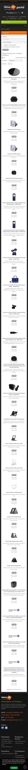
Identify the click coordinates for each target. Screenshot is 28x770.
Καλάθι (14, 87)
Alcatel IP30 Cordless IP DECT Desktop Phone (14, 419)
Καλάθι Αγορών (13, 18)
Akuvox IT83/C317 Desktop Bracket (14, 492)
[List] (4, 58)
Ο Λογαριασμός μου (20, 755)
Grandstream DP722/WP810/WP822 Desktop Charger (14, 105)
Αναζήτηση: (4, 36)
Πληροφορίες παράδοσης (7, 741)
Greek (15, 1)
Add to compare (14, 90)
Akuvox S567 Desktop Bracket (14, 516)
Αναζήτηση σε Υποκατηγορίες (10, 45)
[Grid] (3, 58)
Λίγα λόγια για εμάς (6, 739)
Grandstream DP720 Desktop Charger (14, 178)
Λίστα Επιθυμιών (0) (12, 16)
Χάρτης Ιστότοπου (19, 743)
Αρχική (4, 16)
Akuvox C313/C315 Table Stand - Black (14, 443)
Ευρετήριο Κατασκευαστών (7, 753)
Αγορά (19, 18)
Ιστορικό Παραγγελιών (20, 757)
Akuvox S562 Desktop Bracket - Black (14, 541)
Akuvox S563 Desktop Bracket (14, 565)
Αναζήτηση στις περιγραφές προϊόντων (12, 46)
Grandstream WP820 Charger (14, 153)
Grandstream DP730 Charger (14, 129)
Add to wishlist (14, 91)
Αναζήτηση (7, 29)
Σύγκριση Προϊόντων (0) (21, 57)
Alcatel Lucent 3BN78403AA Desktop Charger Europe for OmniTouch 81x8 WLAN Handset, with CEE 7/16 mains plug (14, 366)
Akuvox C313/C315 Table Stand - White (14, 468)
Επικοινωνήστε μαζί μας (21, 741)
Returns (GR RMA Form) (7, 746)
